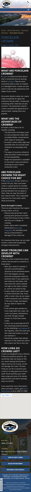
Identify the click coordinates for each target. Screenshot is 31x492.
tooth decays (22, 328)
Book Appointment (15, 464)
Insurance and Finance (15, 470)
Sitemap (27, 478)
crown (5, 76)
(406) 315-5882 (22, 391)
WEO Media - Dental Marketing (12, 476)
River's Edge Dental (21, 475)
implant (11, 81)
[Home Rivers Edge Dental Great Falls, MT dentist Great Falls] (6, 4)
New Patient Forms (15, 457)
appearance (10, 181)
